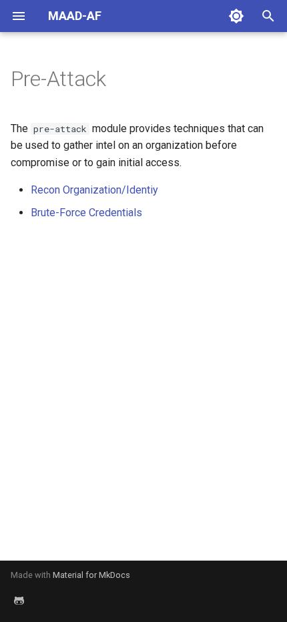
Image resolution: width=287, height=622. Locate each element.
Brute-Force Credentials (86, 212)
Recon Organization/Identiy (94, 190)
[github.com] (18, 600)
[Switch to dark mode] (236, 16)
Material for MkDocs (91, 575)
